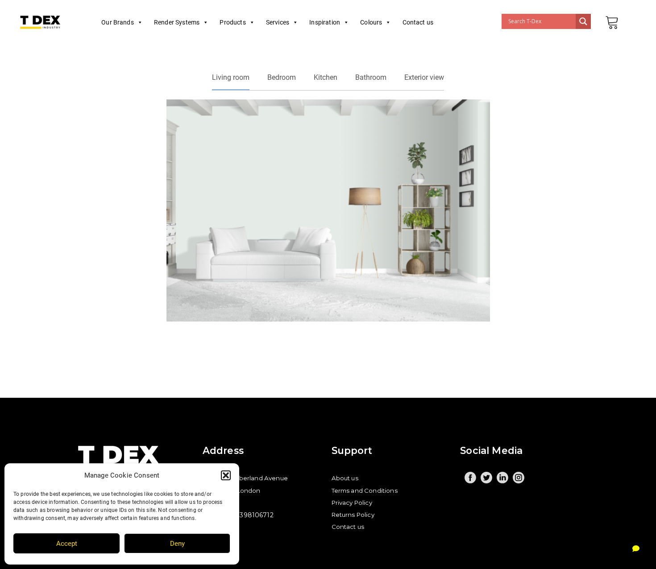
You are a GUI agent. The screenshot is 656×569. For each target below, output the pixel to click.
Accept (66, 544)
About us (345, 478)
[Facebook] (470, 477)
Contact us (418, 22)
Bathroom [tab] (370, 77)
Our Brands (117, 22)
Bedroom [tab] (281, 77)
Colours (371, 22)
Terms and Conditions (365, 490)
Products (232, 22)
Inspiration (324, 22)
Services (277, 22)
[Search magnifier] (583, 21)
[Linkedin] (502, 477)
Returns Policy (353, 514)
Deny (177, 544)
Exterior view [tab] (424, 77)
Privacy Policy (352, 502)
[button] (225, 475)
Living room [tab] (230, 77)
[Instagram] (519, 477)
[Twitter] (486, 477)
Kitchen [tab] (325, 77)
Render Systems (176, 22)
